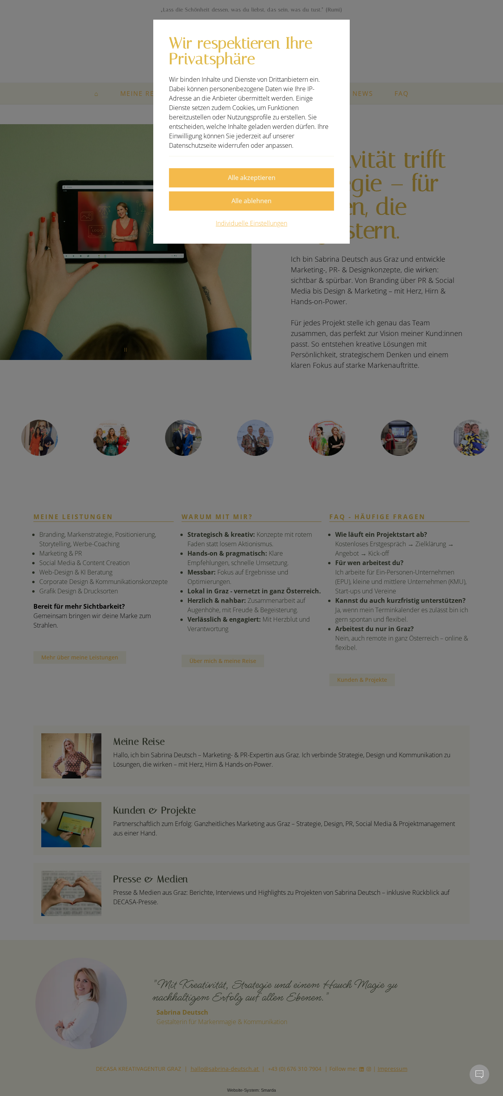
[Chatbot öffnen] (479, 1074)
